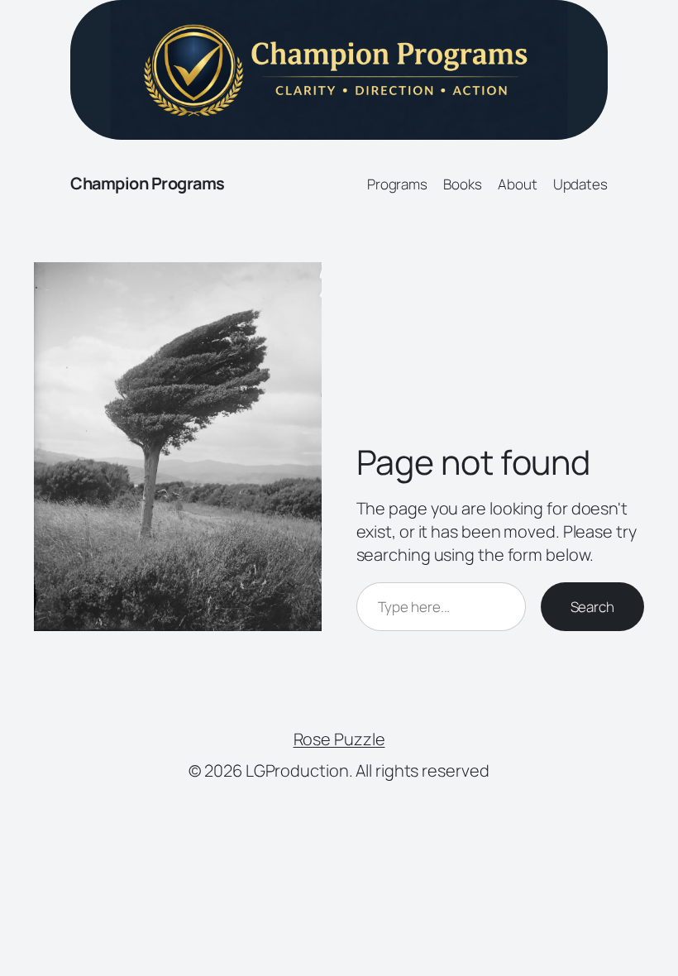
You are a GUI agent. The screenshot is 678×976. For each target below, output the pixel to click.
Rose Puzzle (339, 739)
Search (592, 606)
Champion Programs (147, 183)
